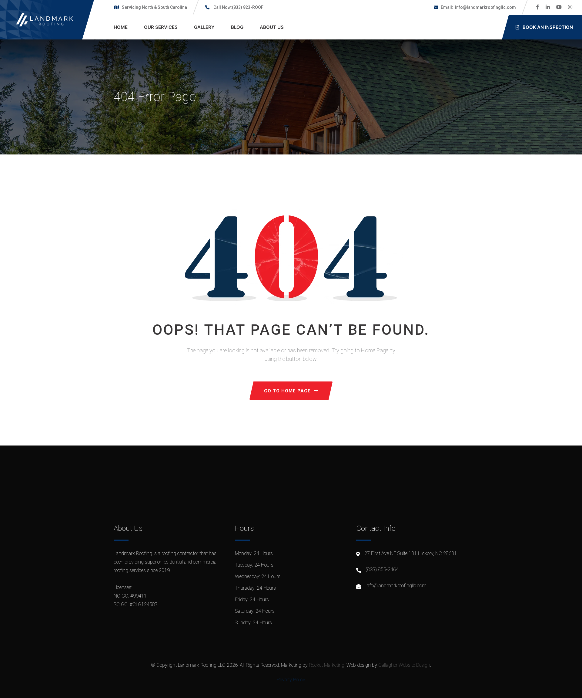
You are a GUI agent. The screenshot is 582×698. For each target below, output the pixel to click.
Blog (237, 27)
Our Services (161, 27)
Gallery (204, 27)
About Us (272, 27)
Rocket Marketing (326, 665)
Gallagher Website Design (404, 665)
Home (121, 27)
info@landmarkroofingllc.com (478, 7)
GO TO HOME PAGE (287, 391)
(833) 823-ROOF (238, 7)
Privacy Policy (291, 680)
